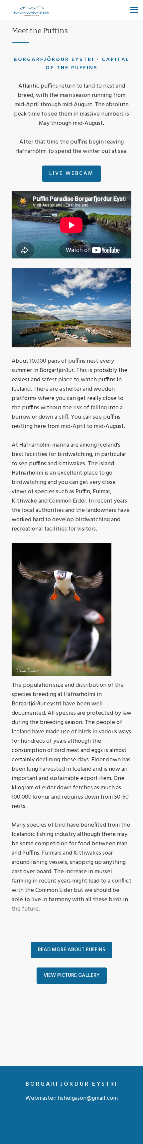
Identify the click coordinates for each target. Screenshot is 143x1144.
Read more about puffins (71, 950)
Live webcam (71, 173)
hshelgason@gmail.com (88, 1098)
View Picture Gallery (72, 975)
